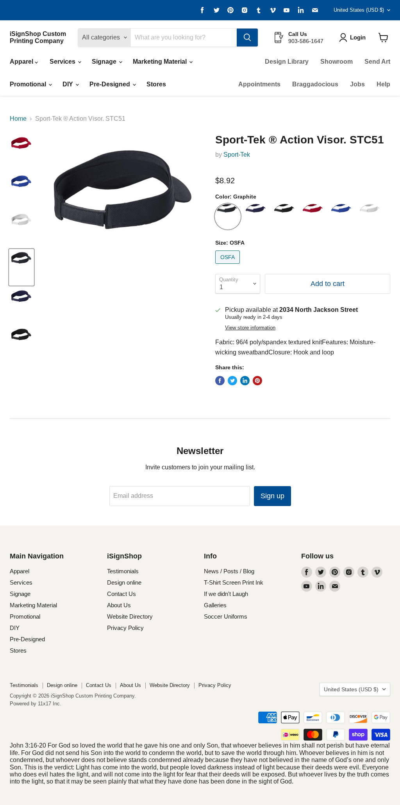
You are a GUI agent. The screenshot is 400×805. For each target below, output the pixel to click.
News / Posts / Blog (229, 571)
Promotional (29, 84)
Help (383, 84)
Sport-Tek (236, 154)
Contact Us (121, 593)
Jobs (357, 84)
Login (358, 37)
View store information (250, 328)
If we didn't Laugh (226, 593)
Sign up (272, 496)
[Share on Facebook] (220, 380)
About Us (119, 605)
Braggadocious (315, 84)
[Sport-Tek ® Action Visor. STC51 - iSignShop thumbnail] (21, 152)
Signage (105, 61)
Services (63, 61)
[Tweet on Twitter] (232, 380)
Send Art (377, 61)
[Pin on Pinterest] (257, 380)
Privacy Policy (125, 627)
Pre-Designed (110, 84)
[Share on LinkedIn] (245, 380)
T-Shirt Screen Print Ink (233, 582)
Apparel (22, 61)
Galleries (215, 605)
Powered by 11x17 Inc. (35, 704)
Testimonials (123, 571)
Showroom (336, 61)
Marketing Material (160, 61)
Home (18, 118)
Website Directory (130, 616)
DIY (68, 84)
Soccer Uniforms (225, 616)
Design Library (287, 61)
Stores (156, 84)
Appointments (259, 84)
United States (359, 10)
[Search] (247, 38)
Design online (124, 582)
